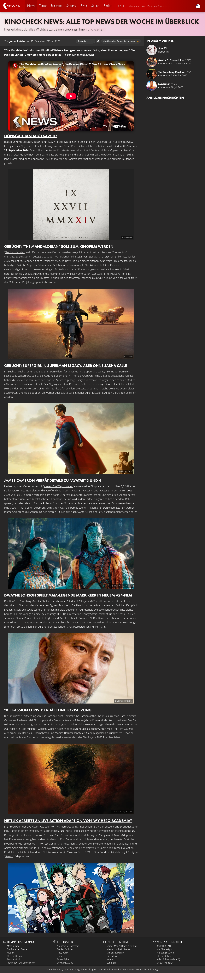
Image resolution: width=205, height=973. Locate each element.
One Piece (94, 852)
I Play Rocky (62, 952)
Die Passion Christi (52, 716)
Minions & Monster (116, 952)
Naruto (9, 856)
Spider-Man (30, 843)
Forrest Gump (48, 843)
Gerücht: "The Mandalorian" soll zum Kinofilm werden (58, 246)
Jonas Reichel (17, 41)
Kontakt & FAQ (164, 946)
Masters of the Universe (118, 949)
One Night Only (14, 956)
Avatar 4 (87, 490)
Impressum (128, 969)
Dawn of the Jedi (44, 273)
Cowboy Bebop (76, 852)
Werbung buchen (165, 952)
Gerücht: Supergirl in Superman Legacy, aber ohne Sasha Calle (65, 365)
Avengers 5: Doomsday (68, 946)
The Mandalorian (15, 252)
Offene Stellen (164, 956)
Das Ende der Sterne (17, 949)
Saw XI (68, 146)
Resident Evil (13, 959)
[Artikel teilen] (98, 41)
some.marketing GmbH (75, 969)
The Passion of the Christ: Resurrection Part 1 (101, 716)
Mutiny (10, 952)
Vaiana (110, 959)
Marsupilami (13, 946)
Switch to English (165, 962)
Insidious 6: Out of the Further (21, 962)
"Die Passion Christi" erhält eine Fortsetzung (48, 710)
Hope (59, 956)
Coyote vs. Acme (65, 962)
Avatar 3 (75, 490)
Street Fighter (63, 959)
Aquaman (69, 843)
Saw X (51, 141)
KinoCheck (52, 969)
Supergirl (111, 962)
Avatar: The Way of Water (58, 486)
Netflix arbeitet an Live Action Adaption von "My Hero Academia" (68, 820)
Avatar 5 (104, 490)
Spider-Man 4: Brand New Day (122, 946)
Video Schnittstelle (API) (168, 959)
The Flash (77, 375)
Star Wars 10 (96, 256)
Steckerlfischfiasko (66, 949)
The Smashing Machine (28, 601)
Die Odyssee (113, 956)
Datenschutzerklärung (147, 969)
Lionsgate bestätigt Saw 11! (30, 135)
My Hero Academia (68, 826)
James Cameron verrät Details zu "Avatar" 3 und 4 (52, 480)
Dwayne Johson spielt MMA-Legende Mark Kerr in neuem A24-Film (68, 595)
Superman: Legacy (94, 371)
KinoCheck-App (164, 949)
